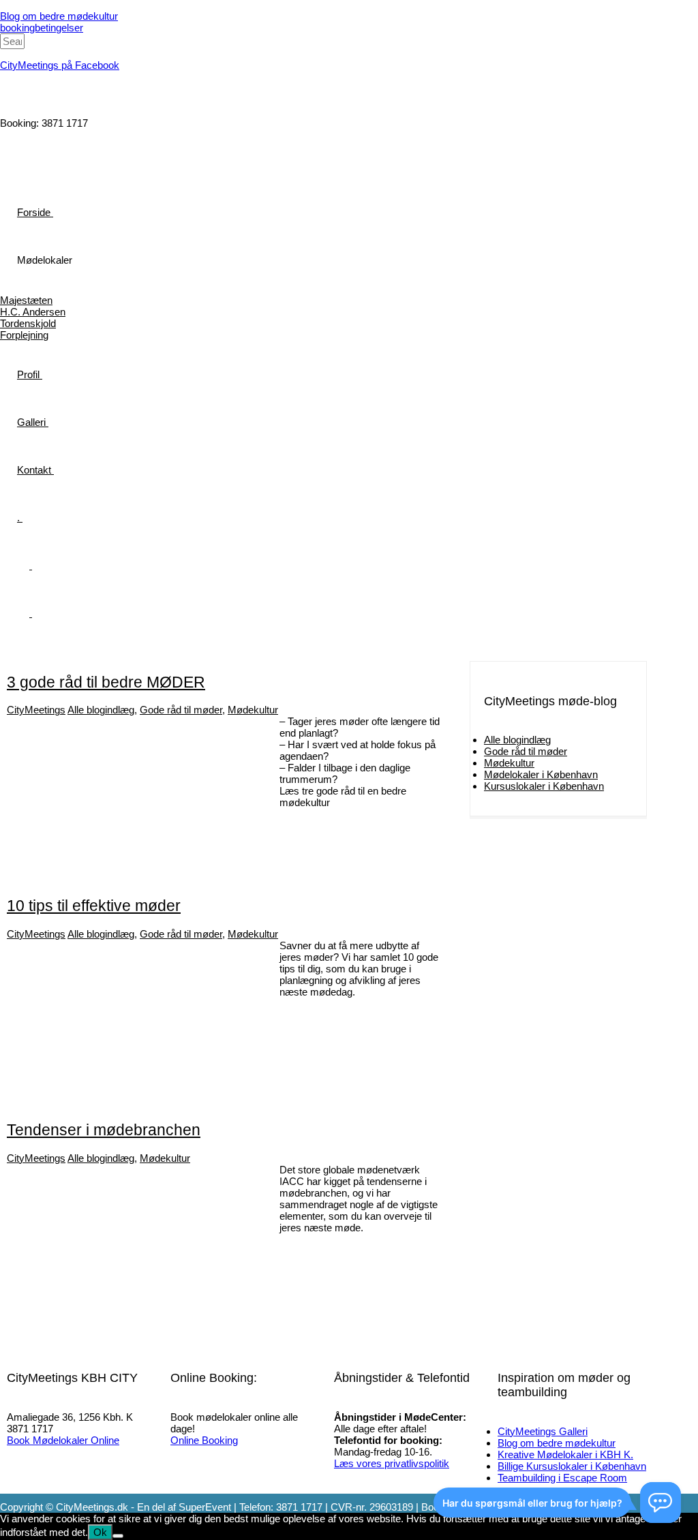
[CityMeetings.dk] (51, 99)
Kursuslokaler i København (544, 786)
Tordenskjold (28, 323)
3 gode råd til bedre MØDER (106, 682)
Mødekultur (253, 709)
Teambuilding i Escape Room (562, 1477)
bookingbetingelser (41, 27)
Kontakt (34, 470)
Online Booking (204, 1440)
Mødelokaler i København (541, 774)
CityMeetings (36, 709)
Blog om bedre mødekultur (59, 16)
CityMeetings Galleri (543, 1431)
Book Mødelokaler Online (63, 1440)
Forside (33, 212)
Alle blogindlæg (100, 709)
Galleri (31, 422)
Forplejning (24, 335)
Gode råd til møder (181, 709)
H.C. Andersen (32, 312)
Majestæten (26, 300)
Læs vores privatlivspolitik (391, 1463)
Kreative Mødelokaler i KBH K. (565, 1454)
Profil (28, 374)
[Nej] (117, 1536)
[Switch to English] (24, 613)
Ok (100, 1532)
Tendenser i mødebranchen (103, 1130)
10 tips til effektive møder (94, 905)
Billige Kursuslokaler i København (572, 1466)
